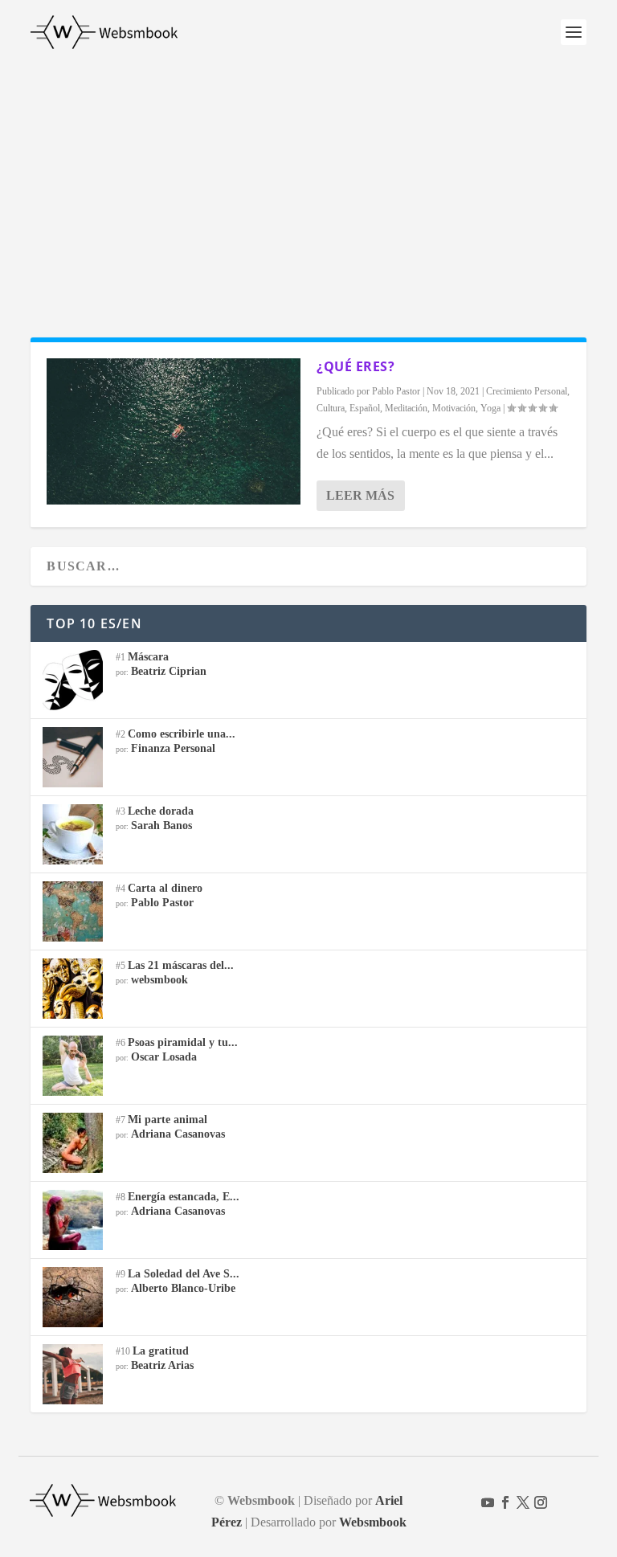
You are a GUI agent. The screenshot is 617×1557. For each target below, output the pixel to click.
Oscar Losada (164, 1057)
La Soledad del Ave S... (183, 1274)
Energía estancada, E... (183, 1197)
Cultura (331, 408)
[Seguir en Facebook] (505, 1502)
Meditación (406, 408)
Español (364, 408)
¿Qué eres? (355, 366)
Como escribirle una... (181, 734)
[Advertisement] (308, 184)
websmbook (159, 980)
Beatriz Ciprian (168, 671)
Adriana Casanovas (178, 1134)
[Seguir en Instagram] (541, 1502)
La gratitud (161, 1351)
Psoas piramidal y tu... (183, 1042)
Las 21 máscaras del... (181, 965)
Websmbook (373, 1522)
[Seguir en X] (523, 1502)
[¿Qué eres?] (173, 431)
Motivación (454, 408)
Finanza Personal (173, 748)
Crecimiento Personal (526, 391)
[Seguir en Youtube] (488, 1502)
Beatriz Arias (162, 1365)
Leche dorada (161, 811)
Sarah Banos (161, 825)
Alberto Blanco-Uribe (183, 1288)
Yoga (490, 408)
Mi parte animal (167, 1120)
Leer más (360, 495)
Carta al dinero (165, 888)
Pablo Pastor (396, 391)
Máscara (148, 657)
